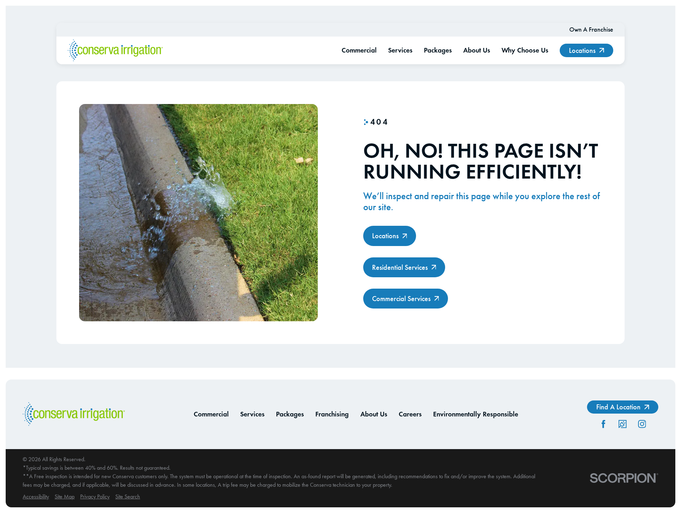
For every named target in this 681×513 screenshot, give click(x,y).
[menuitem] (36, 496)
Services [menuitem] (400, 50)
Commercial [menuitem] (359, 50)
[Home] (115, 50)
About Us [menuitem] (476, 50)
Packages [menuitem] (438, 50)
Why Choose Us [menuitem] (525, 50)
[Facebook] (603, 424)
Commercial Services (401, 298)
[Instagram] (642, 424)
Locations (582, 50)
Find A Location (618, 407)
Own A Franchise (591, 29)
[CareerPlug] (622, 424)
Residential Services (400, 267)
